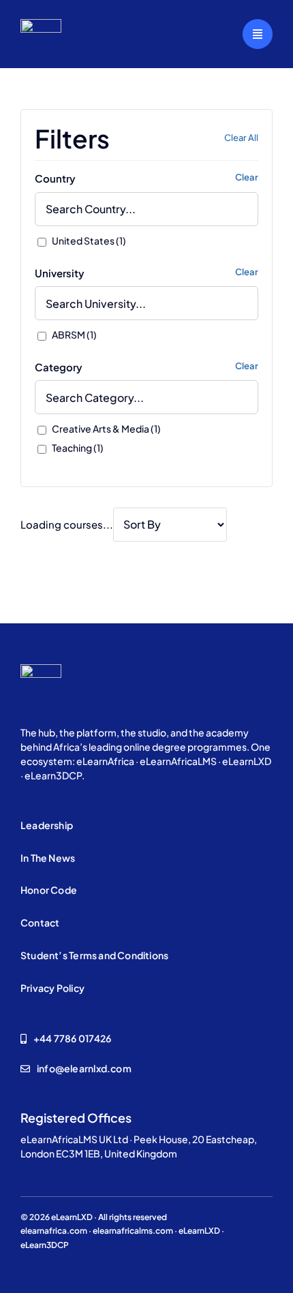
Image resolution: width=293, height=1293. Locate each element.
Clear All (241, 137)
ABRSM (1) (73, 334)
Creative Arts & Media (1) (105, 428)
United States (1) (88, 240)
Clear (246, 177)
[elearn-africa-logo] (40, 24)
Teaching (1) (77, 447)
